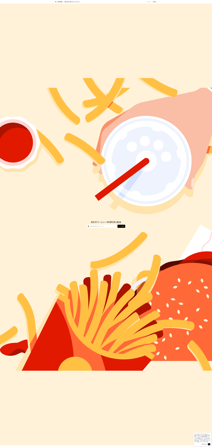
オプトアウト (204, 444)
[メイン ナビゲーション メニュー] (55, 1)
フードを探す (121, 226)
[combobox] (102, 226)
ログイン (149, 1)
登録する (154, 1)
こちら (198, 441)
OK (209, 444)
